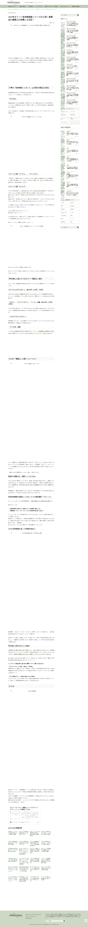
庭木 (71, 221)
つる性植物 (63, 215)
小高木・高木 (64, 212)
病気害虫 (22, 6)
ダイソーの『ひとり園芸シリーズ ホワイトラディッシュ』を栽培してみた (73, 67)
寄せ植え (31, 6)
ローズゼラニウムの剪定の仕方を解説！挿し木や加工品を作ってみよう (72, 45)
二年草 (72, 212)
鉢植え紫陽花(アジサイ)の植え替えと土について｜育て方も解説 (73, 74)
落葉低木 (72, 209)
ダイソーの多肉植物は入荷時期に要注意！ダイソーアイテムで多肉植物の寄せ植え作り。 (34, 843)
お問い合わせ (29, 918)
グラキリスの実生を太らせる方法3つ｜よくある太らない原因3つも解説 (46, 843)
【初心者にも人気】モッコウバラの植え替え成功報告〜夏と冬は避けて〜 (12, 860)
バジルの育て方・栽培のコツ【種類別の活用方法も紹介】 (72, 168)
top (86, 920)
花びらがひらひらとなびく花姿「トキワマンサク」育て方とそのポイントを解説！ (72, 194)
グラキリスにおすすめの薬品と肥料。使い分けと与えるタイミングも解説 (72, 31)
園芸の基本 (51, 6)
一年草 (62, 202)
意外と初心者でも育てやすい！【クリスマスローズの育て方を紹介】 (72, 142)
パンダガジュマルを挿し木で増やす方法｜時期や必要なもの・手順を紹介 (72, 102)
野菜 (71, 215)
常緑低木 (63, 209)
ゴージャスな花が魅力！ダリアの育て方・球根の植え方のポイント (72, 151)
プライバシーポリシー (31, 916)
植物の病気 (73, 114)
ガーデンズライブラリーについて (33, 914)
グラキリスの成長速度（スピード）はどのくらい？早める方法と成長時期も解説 (72, 24)
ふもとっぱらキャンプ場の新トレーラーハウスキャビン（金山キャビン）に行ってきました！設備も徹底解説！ (23, 861)
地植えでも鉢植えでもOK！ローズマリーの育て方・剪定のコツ (73, 134)
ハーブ (72, 218)
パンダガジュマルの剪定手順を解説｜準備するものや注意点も (72, 95)
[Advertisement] (31, 74)
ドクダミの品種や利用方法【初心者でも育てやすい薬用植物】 (72, 185)
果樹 (62, 218)
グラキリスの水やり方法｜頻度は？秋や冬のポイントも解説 (72, 81)
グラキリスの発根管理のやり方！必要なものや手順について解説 (72, 38)
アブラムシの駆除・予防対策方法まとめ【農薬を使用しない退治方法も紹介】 (34, 860)
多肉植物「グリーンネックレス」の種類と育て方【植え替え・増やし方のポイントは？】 (72, 176)
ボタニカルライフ (64, 6)
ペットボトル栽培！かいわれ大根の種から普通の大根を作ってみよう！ (72, 52)
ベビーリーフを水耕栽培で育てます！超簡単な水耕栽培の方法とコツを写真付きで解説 (45, 860)
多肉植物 (72, 205)
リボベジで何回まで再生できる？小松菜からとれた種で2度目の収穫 (73, 60)
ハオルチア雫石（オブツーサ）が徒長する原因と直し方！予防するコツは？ (34, 879)
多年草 (72, 202)
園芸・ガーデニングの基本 (75, 118)
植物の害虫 (63, 114)
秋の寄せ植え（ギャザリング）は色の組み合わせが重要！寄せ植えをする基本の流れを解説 (23, 879)
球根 (62, 205)
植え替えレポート (12, 6)
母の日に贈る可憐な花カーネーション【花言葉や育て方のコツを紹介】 (72, 160)
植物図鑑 (75, 6)
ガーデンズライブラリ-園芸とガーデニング (44, 924)
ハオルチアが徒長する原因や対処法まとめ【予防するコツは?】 (23, 843)
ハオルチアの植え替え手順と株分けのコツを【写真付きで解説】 (12, 843)
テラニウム (39, 6)
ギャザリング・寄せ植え (65, 118)
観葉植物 (63, 221)
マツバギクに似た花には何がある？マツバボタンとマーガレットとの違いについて (12, 879)
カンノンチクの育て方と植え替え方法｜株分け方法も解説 (45, 878)
